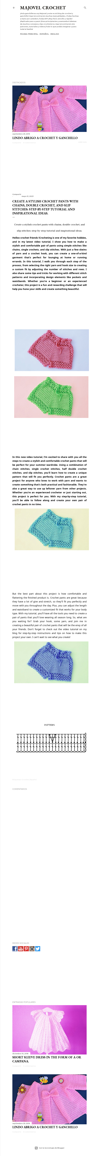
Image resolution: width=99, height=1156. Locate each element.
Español (44, 34)
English (55, 34)
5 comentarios (29, 1066)
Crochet (25, 780)
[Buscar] (85, 7)
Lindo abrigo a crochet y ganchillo (45, 138)
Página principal (29, 34)
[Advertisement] (49, 54)
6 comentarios (29, 143)
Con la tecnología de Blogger (51, 1148)
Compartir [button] (16, 143)
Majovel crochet (43, 8)
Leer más (82, 142)
